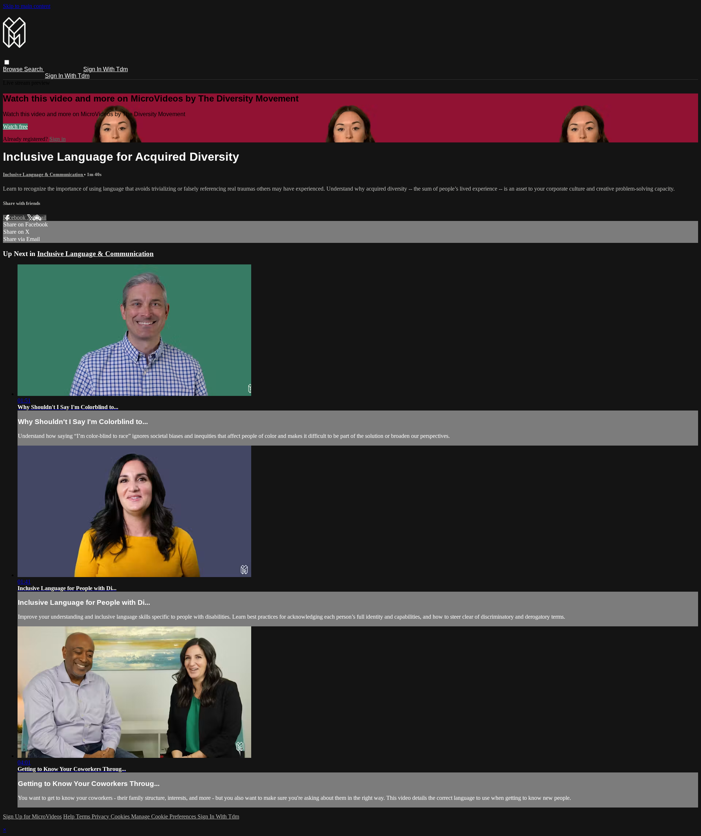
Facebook (15, 217)
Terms (84, 816)
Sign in (57, 139)
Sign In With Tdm (105, 69)
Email (39, 217)
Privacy (101, 816)
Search (34, 69)
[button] (6, 62)
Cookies (121, 816)
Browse (13, 69)
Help (69, 816)
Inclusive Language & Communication (43, 174)
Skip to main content (26, 6)
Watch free (15, 126)
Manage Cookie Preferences (164, 816)
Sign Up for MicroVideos (32, 816)
